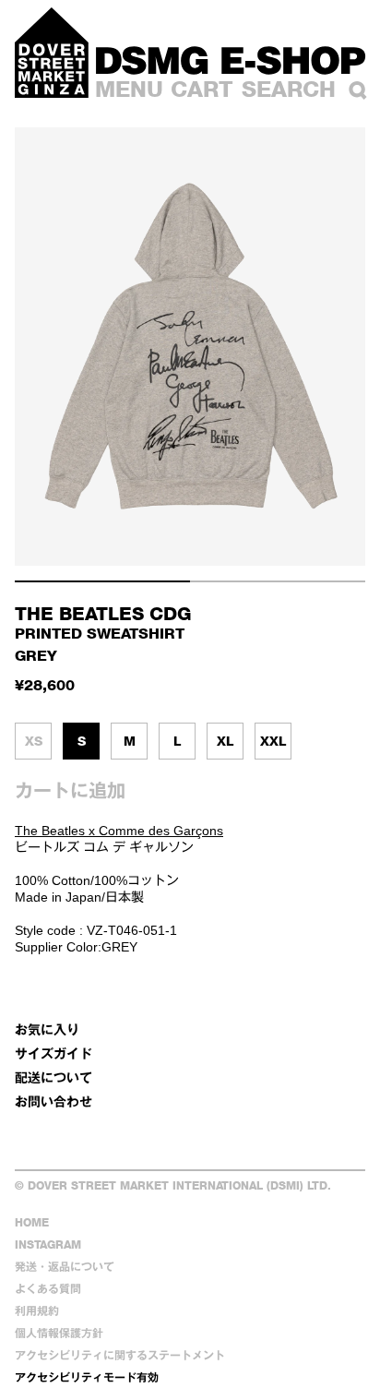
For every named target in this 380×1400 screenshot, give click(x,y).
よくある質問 (48, 1289)
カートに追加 (70, 791)
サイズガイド (53, 1053)
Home (32, 1222)
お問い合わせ (53, 1101)
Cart (202, 89)
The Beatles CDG (103, 614)
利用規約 (37, 1311)
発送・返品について (64, 1267)
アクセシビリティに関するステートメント (120, 1355)
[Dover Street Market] (52, 52)
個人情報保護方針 (59, 1333)
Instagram (48, 1244)
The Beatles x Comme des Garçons (119, 830)
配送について (53, 1077)
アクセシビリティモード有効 (87, 1377)
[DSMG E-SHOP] (230, 60)
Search (289, 89)
